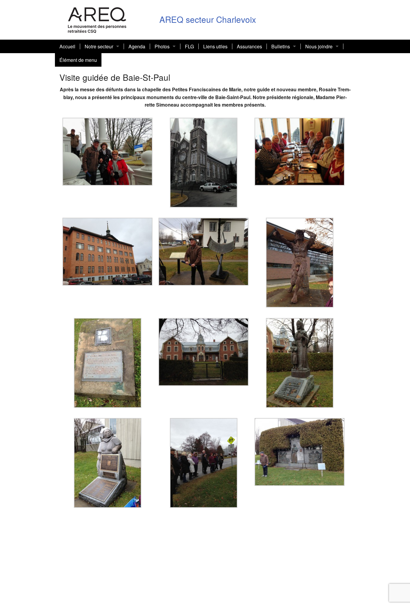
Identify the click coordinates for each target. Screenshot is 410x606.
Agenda (136, 46)
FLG (189, 46)
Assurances (249, 46)
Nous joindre (319, 46)
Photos (162, 46)
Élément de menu (78, 59)
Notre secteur (99, 46)
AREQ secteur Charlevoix (207, 19)
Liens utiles (215, 46)
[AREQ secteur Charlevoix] (97, 19)
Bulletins (280, 46)
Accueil (67, 46)
